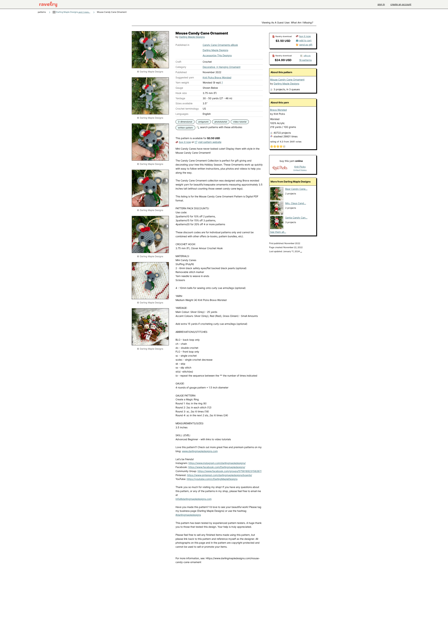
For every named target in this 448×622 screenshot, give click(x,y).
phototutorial (221, 121)
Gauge (179, 87)
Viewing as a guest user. (287, 22)
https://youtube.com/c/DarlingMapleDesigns (212, 478)
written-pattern (185, 127)
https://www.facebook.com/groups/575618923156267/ (230, 471)
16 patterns (305, 60)
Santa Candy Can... (296, 217)
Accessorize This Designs (217, 55)
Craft (178, 61)
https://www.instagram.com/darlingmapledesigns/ (217, 463)
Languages (182, 113)
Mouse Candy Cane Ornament (287, 79)
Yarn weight (182, 82)
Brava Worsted (278, 109)
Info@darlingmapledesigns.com (194, 498)
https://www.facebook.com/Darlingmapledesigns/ (216, 467)
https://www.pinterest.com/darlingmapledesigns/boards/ (219, 475)
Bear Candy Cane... (296, 188)
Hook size (181, 93)
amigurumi (203, 121)
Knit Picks (300, 166)
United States (300, 170)
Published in (182, 44)
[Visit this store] (279, 168)
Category (181, 66)
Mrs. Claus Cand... (295, 203)
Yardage (180, 98)
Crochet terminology (187, 108)
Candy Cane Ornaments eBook (220, 44)
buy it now (185, 141)
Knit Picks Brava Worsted (217, 77)
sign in (381, 4)
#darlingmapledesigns (188, 514)
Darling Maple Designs (72, 12)
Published (181, 72)
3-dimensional (185, 121)
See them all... (278, 231)
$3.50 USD (283, 41)
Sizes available (184, 103)
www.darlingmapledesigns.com (200, 451)
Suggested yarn (185, 77)
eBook (307, 55)
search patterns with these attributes (220, 127)
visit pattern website (209, 141)
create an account (400, 4)
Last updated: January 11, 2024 (285, 251)
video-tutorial (239, 121)
